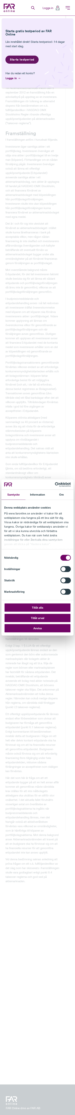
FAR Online (10, 7)
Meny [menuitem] (67, 7)
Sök (33, 7)
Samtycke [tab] (13, 494)
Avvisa (37, 628)
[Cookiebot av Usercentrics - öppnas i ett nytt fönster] (55, 484)
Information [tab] (37, 494)
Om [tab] (61, 494)
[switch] (65, 569)
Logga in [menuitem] (48, 8)
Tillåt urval (37, 617)
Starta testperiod (22, 59)
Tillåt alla (37, 607)
